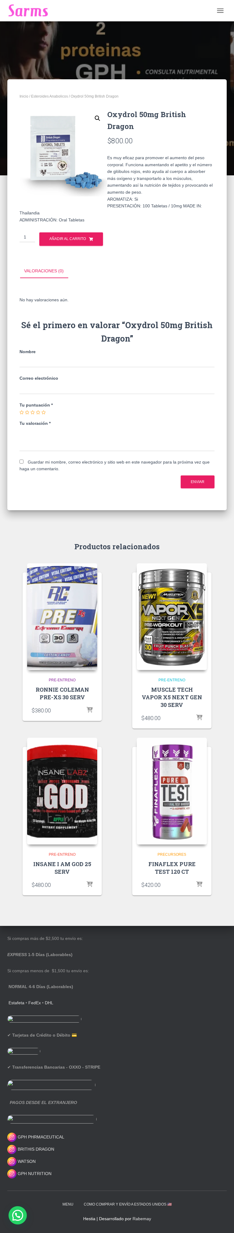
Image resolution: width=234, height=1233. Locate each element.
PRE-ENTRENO (62, 680)
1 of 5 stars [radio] (22, 412)
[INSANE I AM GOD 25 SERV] (62, 791)
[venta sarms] (30, 10)
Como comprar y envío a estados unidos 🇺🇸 (128, 1204)
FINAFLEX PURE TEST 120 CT (172, 867)
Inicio (24, 96)
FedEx (34, 1002)
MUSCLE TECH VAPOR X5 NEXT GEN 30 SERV (172, 697)
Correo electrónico (39, 378)
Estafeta (16, 1002)
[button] (97, 118)
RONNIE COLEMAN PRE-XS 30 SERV (62, 693)
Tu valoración (35, 423)
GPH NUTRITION (33, 1173)
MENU (67, 1204)
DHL (49, 1002)
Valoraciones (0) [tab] (44, 270)
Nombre (28, 351)
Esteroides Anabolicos (49, 96)
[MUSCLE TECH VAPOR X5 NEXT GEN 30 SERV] (172, 616)
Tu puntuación (36, 405)
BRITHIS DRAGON (35, 1149)
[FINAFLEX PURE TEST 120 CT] (172, 791)
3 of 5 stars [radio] (32, 412)
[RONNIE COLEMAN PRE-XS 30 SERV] (62, 616)
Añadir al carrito (67, 239)
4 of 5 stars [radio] (38, 412)
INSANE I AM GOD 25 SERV (62, 867)
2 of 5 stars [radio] (27, 412)
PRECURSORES (172, 854)
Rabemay (142, 1218)
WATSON (26, 1161)
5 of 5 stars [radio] (43, 412)
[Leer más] (90, 710)
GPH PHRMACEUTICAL (41, 1136)
